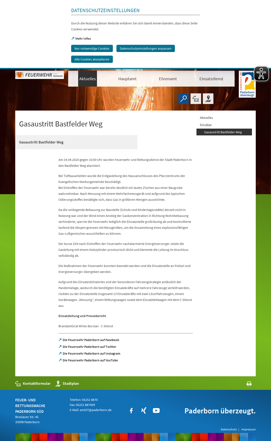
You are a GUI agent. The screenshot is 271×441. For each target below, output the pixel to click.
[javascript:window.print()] (245, 384)
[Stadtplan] (208, 98)
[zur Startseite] (39, 78)
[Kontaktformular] (196, 98)
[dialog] (135, 34)
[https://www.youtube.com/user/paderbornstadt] (156, 410)
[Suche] (183, 98)
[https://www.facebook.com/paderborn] (131, 410)
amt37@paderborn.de (96, 410)
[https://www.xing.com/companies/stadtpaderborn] (143, 410)
